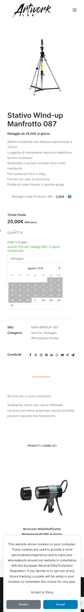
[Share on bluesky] (62, 355)
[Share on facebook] (30, 355)
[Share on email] (72, 355)
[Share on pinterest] (46, 355)
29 (51, 300)
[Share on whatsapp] (56, 355)
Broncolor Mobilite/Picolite (42, 529)
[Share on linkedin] (51, 355)
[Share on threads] (41, 355)
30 (58, 300)
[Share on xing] (67, 355)
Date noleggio (17, 242)
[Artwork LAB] (31, 10)
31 (12, 305)
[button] (74, 10)
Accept (60, 604)
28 (43, 300)
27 (35, 300)
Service (36, 333)
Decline (23, 604)
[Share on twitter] (35, 355)
